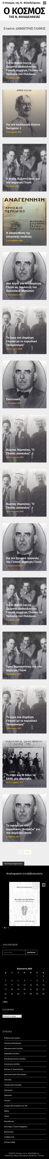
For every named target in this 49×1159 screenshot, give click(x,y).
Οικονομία (8, 1090)
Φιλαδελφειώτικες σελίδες (15, 1059)
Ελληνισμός (9, 1132)
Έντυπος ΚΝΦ (9, 1142)
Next (27, 852)
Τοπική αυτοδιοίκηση (12, 1043)
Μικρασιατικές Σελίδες (13, 1048)
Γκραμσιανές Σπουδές (13, 1085)
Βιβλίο (6, 1111)
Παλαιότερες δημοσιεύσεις (13, 864)
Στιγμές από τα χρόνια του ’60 (15, 1106)
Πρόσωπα (8, 1095)
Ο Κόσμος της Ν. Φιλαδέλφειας (21, 2)
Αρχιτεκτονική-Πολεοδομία (15, 1074)
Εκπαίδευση (9, 1121)
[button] (43, 885)
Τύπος (6, 1116)
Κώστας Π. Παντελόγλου (13, 1069)
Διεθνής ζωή (9, 1137)
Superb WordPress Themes (33, 1155)
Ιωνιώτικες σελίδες (12, 1064)
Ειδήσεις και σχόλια (12, 1038)
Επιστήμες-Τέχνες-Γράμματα (15, 1126)
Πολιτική (7, 1079)
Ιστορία (7, 1100)
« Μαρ (4, 1001)
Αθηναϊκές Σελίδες (11, 1053)
